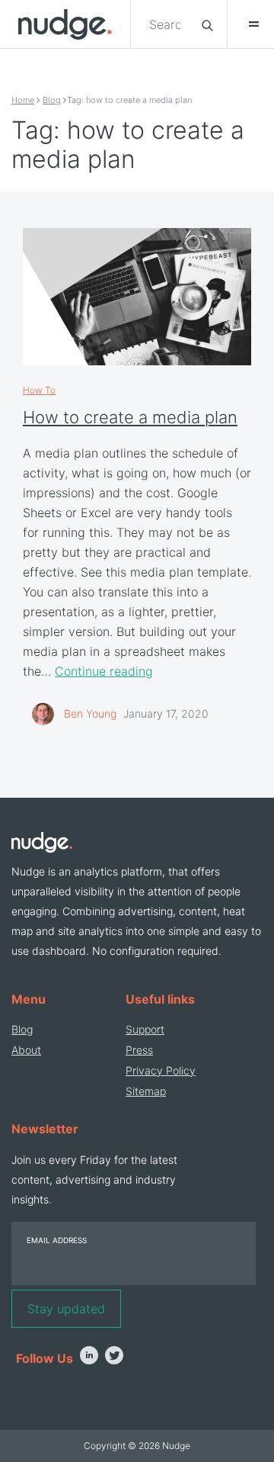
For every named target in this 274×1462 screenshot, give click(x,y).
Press (139, 1049)
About (26, 1049)
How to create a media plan (130, 417)
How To (39, 390)
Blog (52, 100)
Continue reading (104, 671)
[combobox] (166, 24)
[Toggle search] (207, 24)
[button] (247, 24)
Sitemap (146, 1090)
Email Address (57, 1240)
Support (145, 1029)
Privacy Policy (161, 1070)
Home (22, 100)
